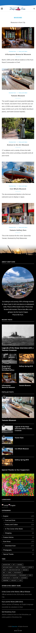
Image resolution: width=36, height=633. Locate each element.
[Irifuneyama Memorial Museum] (18, 37)
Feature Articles (18, 537)
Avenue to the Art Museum (18, 145)
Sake (30, 575)
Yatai (20, 580)
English (12, 505)
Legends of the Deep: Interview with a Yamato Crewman (18, 349)
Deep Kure (14, 626)
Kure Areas (18, 541)
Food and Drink (19, 520)
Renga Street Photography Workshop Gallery (8, 368)
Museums (25, 569)
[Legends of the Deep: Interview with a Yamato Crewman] (18, 335)
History (30, 567)
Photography (18, 550)
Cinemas (23, 567)
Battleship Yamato (8, 567)
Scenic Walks (6, 577)
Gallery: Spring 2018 (26, 366)
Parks (9, 572)
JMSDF (4, 569)
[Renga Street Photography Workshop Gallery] (9, 359)
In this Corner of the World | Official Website (16, 591)
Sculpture (15, 577)
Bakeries (19, 564)
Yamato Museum (18, 96)
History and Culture (23, 51)
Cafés (17, 567)
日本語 (5, 505)
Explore (18, 516)
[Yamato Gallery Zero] (18, 213)
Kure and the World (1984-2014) (12, 602)
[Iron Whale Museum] (18, 172)
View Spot (13, 580)
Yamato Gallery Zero (18, 230)
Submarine (5, 580)
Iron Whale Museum (18, 189)
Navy (4, 572)
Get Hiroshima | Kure (9, 612)
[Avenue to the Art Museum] (18, 128)
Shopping (19, 533)
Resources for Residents (10, 575)
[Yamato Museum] (18, 79)
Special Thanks (18, 554)
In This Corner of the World (19, 529)
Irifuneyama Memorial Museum (18, 54)
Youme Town (19, 438)
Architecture (6, 564)
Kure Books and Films (14, 569)
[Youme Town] (7, 440)
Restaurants (22, 575)
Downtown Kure (12, 51)
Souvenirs (24, 577)
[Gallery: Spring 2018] (26, 359)
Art (14, 564)
